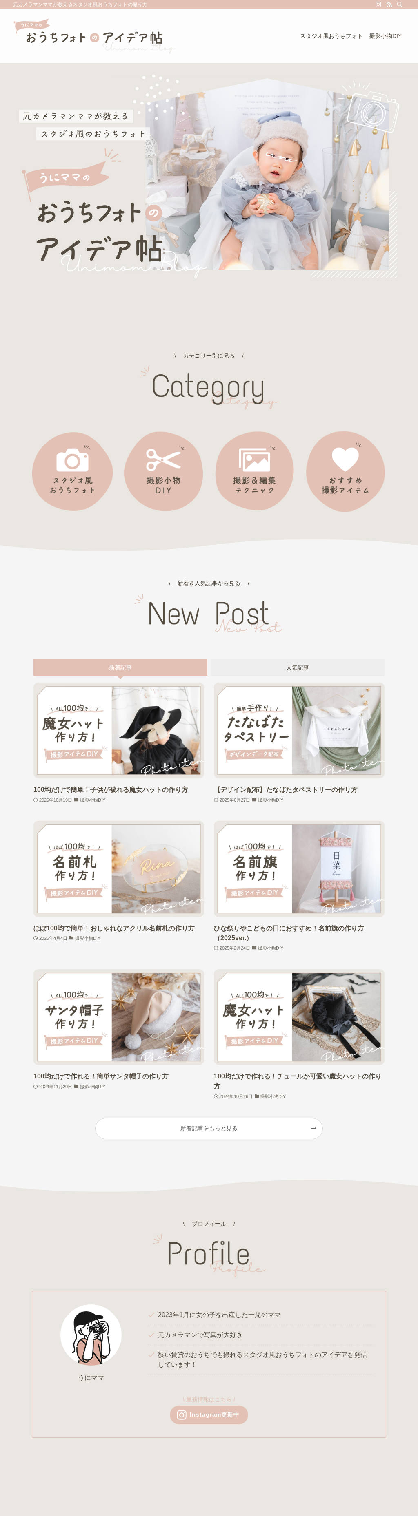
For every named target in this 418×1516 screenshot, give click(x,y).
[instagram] (378, 4)
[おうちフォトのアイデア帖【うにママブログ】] (94, 35)
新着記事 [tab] (120, 667)
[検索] (399, 4)
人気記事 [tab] (297, 667)
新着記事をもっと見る (209, 1128)
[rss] (389, 4)
